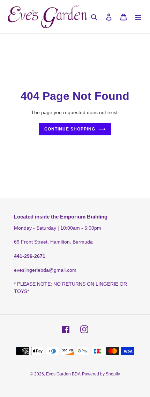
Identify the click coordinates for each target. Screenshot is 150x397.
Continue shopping (69, 129)
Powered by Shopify (101, 374)
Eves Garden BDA (63, 374)
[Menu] (138, 16)
